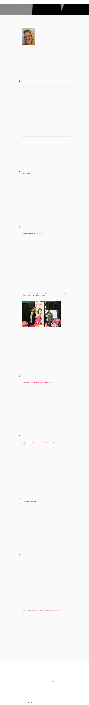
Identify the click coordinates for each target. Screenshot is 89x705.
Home (27, 1)
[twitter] (26, 702)
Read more (25, 134)
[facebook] (25, 702)
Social (55, 1)
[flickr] (30, 702)
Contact (60, 1)
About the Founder (72, 1)
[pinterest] (29, 702)
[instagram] (31, 702)
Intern (65, 1)
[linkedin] (27, 702)
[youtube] (33, 702)
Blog (42, 1)
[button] (83, 1)
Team (38, 1)
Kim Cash (52, 681)
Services (32, 1)
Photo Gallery (48, 1)
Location (77, 1)
